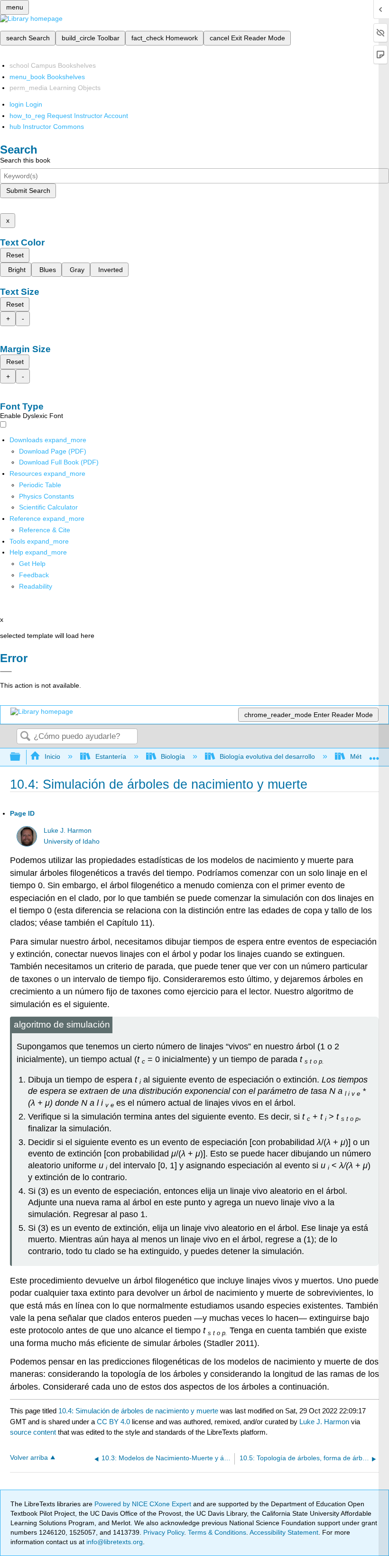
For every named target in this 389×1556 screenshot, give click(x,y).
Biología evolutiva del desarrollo (267, 756)
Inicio (52, 756)
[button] (34, 575)
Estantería (110, 756)
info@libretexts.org (113, 1542)
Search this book (25, 160)
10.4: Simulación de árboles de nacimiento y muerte (138, 1411)
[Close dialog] (6, 671)
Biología (173, 756)
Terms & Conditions (217, 1532)
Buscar (25, 736)
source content (33, 1432)
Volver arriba (29, 1457)
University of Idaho (72, 841)
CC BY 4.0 (113, 1422)
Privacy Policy (163, 1532)
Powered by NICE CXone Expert (143, 1504)
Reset (15, 255)
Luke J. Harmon (68, 830)
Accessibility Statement (284, 1532)
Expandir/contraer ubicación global (374, 754)
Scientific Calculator (48, 507)
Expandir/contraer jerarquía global (21, 757)
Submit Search (28, 190)
